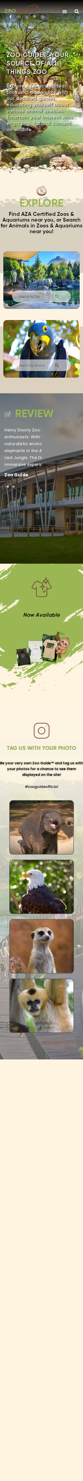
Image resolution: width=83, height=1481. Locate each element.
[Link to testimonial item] (8, 487)
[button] (64, 11)
